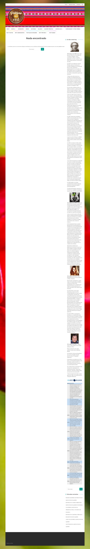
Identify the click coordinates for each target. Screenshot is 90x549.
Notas (13, 29)
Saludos (40, 29)
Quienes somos (72, 4)
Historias (33, 29)
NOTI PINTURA (42, 32)
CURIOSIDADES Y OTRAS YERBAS (73, 29)
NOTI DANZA (52, 32)
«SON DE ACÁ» (58, 29)
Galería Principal (48, 29)
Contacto (78, 4)
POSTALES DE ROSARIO (31, 32)
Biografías (21, 29)
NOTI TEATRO (10, 32)
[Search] (42, 49)
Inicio (66, 4)
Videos (27, 29)
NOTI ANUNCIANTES (19, 32)
